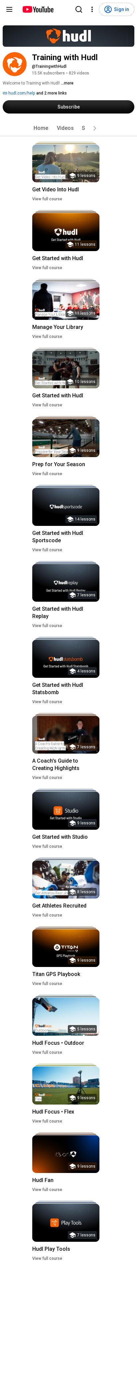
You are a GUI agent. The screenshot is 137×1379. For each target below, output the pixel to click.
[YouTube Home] (37, 9)
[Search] (79, 9)
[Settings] (92, 9)
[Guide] (9, 9)
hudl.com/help (21, 93)
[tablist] (68, 128)
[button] (95, 128)
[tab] (41, 128)
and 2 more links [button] (51, 93)
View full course (47, 199)
